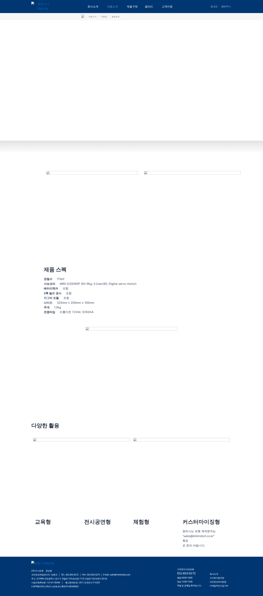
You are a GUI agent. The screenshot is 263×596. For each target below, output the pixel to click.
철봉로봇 (139, 540)
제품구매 (132, 6)
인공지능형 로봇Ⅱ (46, 540)
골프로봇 (139, 545)
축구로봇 (139, 536)
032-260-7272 (199, 540)
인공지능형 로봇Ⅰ (46, 536)
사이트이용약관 (217, 578)
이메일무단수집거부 (219, 585)
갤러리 (149, 6)
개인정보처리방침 (218, 581)
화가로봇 (90, 536)
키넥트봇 (90, 540)
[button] (93, 7)
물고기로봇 (91, 545)
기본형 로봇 (42, 531)
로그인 (214, 6)
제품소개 (112, 6)
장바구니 (226, 6)
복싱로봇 (139, 531)
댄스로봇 (90, 531)
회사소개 (92, 6)
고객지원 (167, 6)
